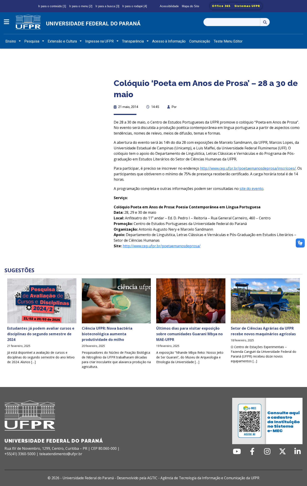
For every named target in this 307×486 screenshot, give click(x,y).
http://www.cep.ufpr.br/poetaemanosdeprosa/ (161, 245)
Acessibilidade (169, 6)
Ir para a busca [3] (107, 6)
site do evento (251, 188)
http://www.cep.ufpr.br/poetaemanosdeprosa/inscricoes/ (248, 168)
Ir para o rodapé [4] (134, 6)
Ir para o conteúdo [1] (52, 6)
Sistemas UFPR (247, 6)
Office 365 (221, 6)
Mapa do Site (190, 6)
